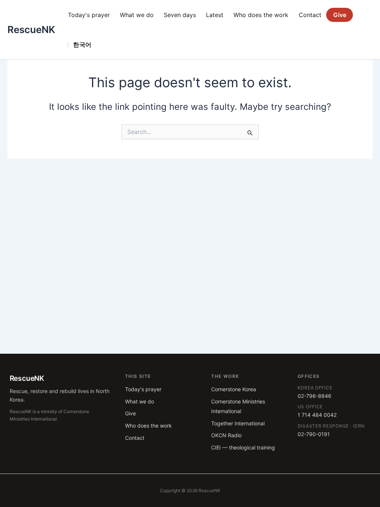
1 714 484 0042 (317, 415)
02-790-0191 (314, 434)
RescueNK (31, 29)
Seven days (180, 15)
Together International (238, 423)
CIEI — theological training (243, 447)
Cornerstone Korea (233, 389)
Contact (310, 15)
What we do (137, 15)
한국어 (82, 44)
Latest (214, 15)
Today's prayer (89, 15)
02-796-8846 (314, 396)
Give (339, 15)
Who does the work (260, 15)
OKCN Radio (226, 435)
